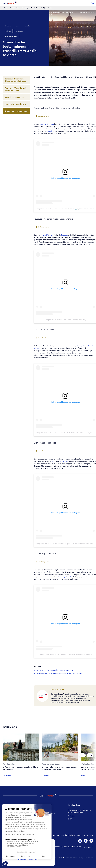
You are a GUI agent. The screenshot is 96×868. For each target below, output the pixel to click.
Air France (72, 816)
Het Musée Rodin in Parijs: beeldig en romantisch (55, 670)
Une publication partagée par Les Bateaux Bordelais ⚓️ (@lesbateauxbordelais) (65, 209)
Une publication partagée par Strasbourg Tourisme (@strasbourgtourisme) (65, 654)
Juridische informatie (70, 858)
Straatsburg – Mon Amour (16, 111)
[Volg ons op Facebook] (86, 841)
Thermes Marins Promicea (85, 346)
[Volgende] (90, 755)
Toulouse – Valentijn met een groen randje (15, 89)
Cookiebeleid (57, 858)
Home (5, 8)
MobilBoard (64, 461)
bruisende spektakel (63, 577)
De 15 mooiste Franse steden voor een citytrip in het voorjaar (59, 673)
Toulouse (64, 235)
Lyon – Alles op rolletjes (15, 104)
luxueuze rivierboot (46, 124)
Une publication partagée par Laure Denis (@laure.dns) (65, 320)
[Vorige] (82, 755)
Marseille (37, 348)
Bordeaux (51, 131)
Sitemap (80, 858)
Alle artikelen (89, 858)
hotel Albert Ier (48, 235)
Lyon (53, 461)
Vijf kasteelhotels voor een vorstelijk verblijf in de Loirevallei (20, 768)
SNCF (70, 819)
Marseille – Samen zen (14, 97)
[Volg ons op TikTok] (91, 841)
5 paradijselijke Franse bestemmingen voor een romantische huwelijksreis (59, 768)
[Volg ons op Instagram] (80, 841)
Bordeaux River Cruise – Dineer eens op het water (16, 79)
